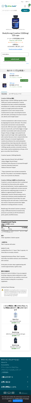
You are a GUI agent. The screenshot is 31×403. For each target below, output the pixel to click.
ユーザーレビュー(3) (15, 94)
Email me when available (15, 49)
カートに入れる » (24, 80)
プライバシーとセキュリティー (11, 370)
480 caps (12, 83)
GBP (27, 1)
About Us (4, 362)
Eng (22, 1)
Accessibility (5, 365)
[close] (27, 63)
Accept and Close (17, 400)
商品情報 (4, 94)
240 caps (12, 73)
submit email (15, 59)
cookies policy (18, 398)
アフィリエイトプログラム (9, 367)
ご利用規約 (4, 372)
